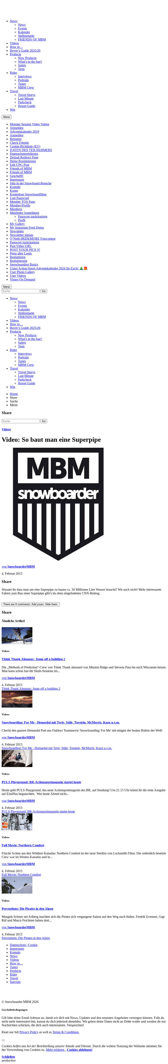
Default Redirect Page (24, 157)
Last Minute (26, 98)
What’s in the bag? (30, 61)
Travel (14, 91)
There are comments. (30, 604)
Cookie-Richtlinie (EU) (25, 146)
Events (22, 28)
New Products (27, 58)
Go (43, 291)
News (13, 21)
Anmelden (16, 135)
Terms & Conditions (65, 1032)
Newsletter (17, 231)
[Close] (3, 1040)
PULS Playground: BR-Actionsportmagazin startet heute (41, 782)
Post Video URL (21, 246)
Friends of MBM (21, 168)
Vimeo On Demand (22, 279)
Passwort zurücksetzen (32, 216)
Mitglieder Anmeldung (24, 213)
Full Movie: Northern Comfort (23, 845)
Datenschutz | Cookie (23, 945)
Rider (13, 72)
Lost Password (19, 198)
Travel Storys (26, 95)
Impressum (17, 179)
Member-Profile (20, 205)
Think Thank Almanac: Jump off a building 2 (33, 659)
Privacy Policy (28, 1032)
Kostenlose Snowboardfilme (28, 194)
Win (12, 109)
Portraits (23, 80)
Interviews (25, 76)
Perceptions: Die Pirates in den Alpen (27, 908)
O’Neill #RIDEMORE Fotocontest (32, 238)
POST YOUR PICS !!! (25, 249)
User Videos (18, 275)
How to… (16, 47)
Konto (14, 190)
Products (15, 54)
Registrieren (17, 257)
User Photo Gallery (22, 272)
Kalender (24, 32)
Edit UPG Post (19, 165)
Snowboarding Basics (24, 264)
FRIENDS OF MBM (32, 39)
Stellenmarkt (26, 36)
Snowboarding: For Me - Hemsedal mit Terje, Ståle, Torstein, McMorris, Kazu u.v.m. (61, 722)
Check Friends (19, 142)
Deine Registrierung (23, 161)
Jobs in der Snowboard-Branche (30, 183)
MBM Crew (26, 87)
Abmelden (16, 128)
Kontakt (15, 187)
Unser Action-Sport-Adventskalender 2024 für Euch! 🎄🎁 (48, 268)
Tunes (22, 84)
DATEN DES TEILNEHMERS (31, 150)
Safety (22, 65)
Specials (15, 982)
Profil (21, 220)
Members (16, 209)
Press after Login (21, 253)
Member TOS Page (22, 201)
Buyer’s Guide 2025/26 (25, 50)
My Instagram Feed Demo (27, 227)
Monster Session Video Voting (29, 124)
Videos (14, 43)
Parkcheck (25, 102)
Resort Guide (26, 106)
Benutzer (16, 139)
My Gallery (17, 224)
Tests (21, 69)
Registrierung (18, 261)
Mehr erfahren (55, 1049)
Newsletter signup (21, 235)
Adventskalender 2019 (24, 131)
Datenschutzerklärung (24, 153)
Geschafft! (16, 176)
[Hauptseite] (26, 11)
